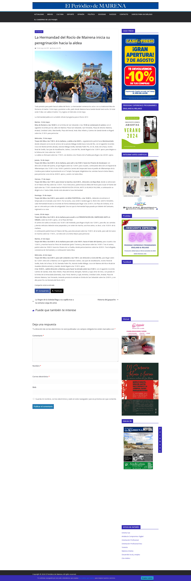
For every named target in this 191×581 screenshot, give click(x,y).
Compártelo (44, 291)
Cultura (59, 14)
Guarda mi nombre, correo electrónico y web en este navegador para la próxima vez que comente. (75, 399)
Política (91, 14)
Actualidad (39, 14)
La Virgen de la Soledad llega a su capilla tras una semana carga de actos (54, 301)
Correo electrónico (41, 376)
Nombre (36, 366)
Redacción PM (56, 48)
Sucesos (112, 14)
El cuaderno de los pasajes (45, 20)
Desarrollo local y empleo (131, 555)
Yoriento (125, 547)
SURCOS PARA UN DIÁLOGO (142, 14)
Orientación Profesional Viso (132, 544)
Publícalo (58, 291)
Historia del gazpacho (107, 299)
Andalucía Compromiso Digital (132, 536)
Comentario (38, 335)
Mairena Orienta (127, 551)
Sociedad (102, 14)
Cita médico (126, 558)
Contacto (124, 14)
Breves (50, 14)
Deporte (70, 14)
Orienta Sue (126, 533)
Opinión (80, 14)
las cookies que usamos (87, 578)
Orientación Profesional (130, 540)
